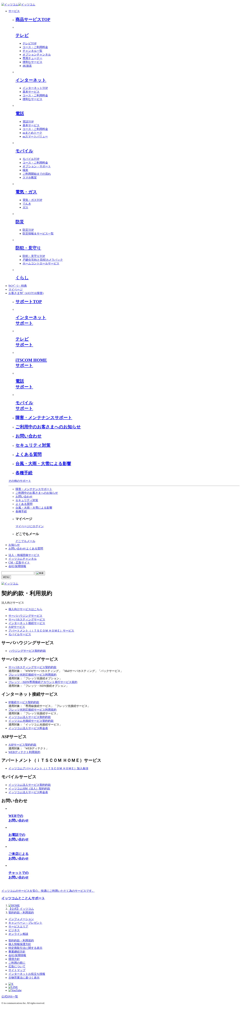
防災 (20, 221)
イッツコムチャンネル (22, 558)
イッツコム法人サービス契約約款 (29, 717)
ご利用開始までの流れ (37, 173)
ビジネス (14, 930)
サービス (14, 11)
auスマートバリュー (35, 136)
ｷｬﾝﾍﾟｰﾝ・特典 (17, 285)
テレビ (22, 35)
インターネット (31, 80)
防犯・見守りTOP (34, 256)
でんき (27, 203)
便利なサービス (32, 61)
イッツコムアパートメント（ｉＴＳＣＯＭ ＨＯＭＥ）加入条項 (48, 768)
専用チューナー (32, 58)
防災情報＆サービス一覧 (38, 233)
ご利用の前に (16, 962)
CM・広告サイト (19, 562)
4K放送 (27, 65)
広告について (16, 966)
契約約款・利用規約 (21, 940)
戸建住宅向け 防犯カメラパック (43, 259)
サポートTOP (29, 301)
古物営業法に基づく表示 (24, 977)
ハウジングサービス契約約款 (27, 650)
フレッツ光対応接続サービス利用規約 (32, 674)
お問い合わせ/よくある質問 (25, 548)
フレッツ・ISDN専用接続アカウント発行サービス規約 (42, 682)
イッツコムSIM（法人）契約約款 (29, 788)
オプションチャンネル (37, 54)
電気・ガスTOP (32, 199)
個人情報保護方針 (19, 944)
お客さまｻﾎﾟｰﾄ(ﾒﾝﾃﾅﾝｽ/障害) (25, 293)
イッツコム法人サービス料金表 (28, 728)
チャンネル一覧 (32, 50)
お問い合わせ (29, 436)
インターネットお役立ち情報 (26, 973)
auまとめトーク (32, 132)
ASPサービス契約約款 (22, 744)
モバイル (24, 151)
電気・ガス (26, 192)
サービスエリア (18, 926)
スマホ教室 (30, 177)
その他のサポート (19, 480)
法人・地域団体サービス (24, 555)
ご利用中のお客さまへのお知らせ (48, 426)
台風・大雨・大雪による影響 (43, 463)
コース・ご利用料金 (35, 47)
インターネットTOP (35, 87)
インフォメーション (21, 919)
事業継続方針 (16, 951)
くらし (22, 277)
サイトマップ (16, 970)
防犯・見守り (28, 248)
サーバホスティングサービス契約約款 (32, 667)
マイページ (15, 289)
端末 (25, 170)
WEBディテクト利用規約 (24, 752)
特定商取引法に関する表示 (25, 947)
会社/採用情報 (17, 566)
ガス (25, 207)
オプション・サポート (37, 166)
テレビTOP (30, 43)
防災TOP (28, 229)
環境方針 (14, 959)
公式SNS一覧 (9, 996)
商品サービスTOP (33, 19)
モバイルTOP (31, 158)
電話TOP (28, 121)
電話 (20, 113)
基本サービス (31, 91)
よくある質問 (29, 454)
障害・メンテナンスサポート (44, 417)
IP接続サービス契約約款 (23, 702)
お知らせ (14, 544)
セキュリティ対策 (33, 445)
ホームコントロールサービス (41, 263)
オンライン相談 (18, 933)
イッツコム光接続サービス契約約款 (31, 720)
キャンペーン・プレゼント (25, 922)
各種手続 (24, 472)
